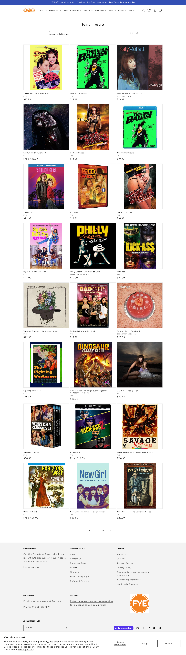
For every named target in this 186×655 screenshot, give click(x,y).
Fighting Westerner (32, 391)
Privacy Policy (26, 649)
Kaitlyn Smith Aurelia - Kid (35, 153)
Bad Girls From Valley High (82, 331)
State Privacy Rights (80, 577)
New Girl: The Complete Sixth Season (87, 512)
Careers (121, 559)
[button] (43, 10)
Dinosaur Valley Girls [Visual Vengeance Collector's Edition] (88, 392)
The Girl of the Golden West (36, 93)
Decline (169, 643)
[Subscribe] (66, 628)
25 (103, 531)
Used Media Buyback (127, 584)
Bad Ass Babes (77, 153)
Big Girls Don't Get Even (34, 272)
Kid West (74, 212)
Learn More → (31, 567)
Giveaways (74, 595)
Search (73, 568)
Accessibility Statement (129, 580)
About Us (121, 554)
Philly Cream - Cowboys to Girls (85, 272)
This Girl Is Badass (78, 93)
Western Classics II (32, 452)
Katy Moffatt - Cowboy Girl (130, 93)
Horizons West (30, 512)
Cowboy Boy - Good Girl (128, 331)
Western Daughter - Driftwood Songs (40, 331)
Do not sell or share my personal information (133, 573)
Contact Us (75, 559)
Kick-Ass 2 (75, 452)
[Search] (137, 33)
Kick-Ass (121, 272)
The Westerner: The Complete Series (134, 512)
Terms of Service (125, 563)
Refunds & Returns (79, 581)
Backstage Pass (78, 563)
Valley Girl (28, 212)
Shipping (74, 572)
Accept (144, 643)
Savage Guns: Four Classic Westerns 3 (135, 452)
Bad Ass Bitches (124, 212)
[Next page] (110, 530)
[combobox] (93, 33)
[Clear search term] (131, 33)
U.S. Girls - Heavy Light (128, 391)
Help (72, 554)
